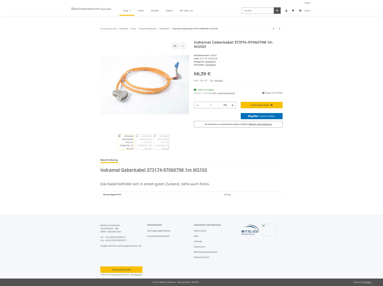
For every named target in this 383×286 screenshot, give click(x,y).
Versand (219, 80)
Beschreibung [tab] (109, 160)
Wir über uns (186, 10)
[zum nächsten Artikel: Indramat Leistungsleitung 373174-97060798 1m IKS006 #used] (279, 28)
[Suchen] (277, 10)
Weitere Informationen (260, 124)
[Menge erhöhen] (232, 105)
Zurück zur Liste (109, 28)
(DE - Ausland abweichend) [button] (224, 93)
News (307, 2)
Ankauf (169, 10)
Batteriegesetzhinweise (205, 252)
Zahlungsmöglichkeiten (159, 230)
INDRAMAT (210, 61)
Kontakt (155, 10)
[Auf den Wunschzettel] (183, 46)
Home (141, 10)
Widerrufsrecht (201, 257)
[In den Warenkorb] (102, 38)
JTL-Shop (367, 282)
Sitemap (198, 241)
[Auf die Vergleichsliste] (175, 46)
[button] (286, 10)
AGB (196, 236)
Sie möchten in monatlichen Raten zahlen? (238, 124)
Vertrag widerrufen (121, 269)
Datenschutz (200, 230)
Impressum (199, 246)
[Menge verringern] (197, 105)
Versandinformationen (158, 236)
